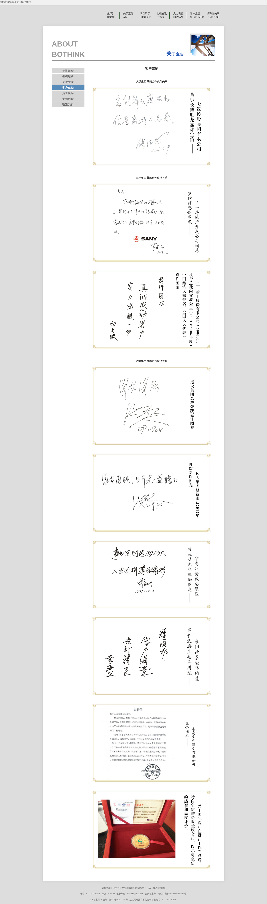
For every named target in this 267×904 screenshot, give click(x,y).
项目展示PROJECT (145, 15)
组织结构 (68, 76)
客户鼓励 (68, 87)
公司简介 (68, 70)
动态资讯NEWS (162, 15)
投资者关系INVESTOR (213, 15)
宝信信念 (68, 98)
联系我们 (68, 104)
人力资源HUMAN (178, 15)
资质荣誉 (68, 81)
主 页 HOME (110, 15)
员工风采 (68, 93)
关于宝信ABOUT (128, 15)
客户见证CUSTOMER (196, 15)
